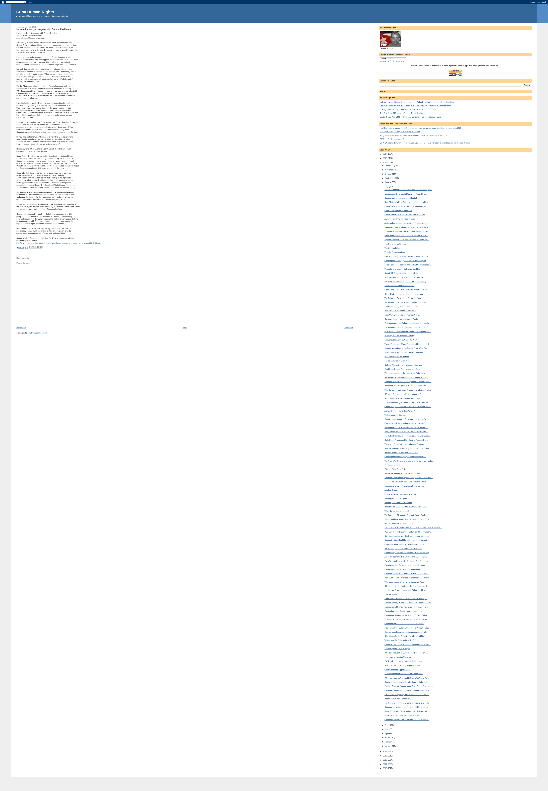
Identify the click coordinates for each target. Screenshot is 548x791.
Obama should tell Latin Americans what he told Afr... (406, 290)
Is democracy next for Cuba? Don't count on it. (403, 674)
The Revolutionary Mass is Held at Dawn (401, 306)
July (387, 186)
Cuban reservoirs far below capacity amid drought (404, 565)
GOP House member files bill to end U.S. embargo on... (407, 332)
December (389, 165)
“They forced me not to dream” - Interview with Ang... (406, 432)
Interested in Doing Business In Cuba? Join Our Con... (406, 402)
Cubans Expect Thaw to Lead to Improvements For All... (407, 644)
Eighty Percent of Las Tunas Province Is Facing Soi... (406, 240)
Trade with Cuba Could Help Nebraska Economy (404, 444)
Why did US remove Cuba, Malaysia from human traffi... (407, 390)
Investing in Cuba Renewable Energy (399, 336)
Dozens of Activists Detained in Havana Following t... (406, 302)
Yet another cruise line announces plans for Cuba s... (406, 327)
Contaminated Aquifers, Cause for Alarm (401, 340)
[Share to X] (35, 247)
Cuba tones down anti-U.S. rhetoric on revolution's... (405, 419)
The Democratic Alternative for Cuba (399, 286)
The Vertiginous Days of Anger (397, 649)
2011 (385, 764)
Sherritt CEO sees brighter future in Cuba (401, 273)
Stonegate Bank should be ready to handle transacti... (406, 540)
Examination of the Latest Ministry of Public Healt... (405, 194)
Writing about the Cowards (395, 415)
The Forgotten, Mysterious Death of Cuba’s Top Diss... (407, 515)
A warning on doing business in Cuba (399, 219)
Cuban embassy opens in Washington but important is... (407, 690)
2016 (385, 158)
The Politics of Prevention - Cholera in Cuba (402, 298)
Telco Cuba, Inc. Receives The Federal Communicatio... (407, 265)
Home (185, 328)
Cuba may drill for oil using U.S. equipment (402, 569)
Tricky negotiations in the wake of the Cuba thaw (404, 373)
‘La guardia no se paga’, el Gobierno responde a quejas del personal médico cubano (414, 135)
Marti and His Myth (392, 465)
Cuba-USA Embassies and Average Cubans (402, 315)
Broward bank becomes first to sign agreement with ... (406, 632)
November (389, 170)
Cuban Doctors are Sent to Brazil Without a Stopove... (406, 720)
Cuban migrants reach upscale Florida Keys (402, 198)
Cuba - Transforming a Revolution (398, 211)
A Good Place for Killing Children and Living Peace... (406, 557)
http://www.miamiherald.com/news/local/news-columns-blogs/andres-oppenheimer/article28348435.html (58, 243)
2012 (385, 760)
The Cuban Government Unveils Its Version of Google (406, 703)
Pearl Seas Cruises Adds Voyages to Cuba (402, 369)
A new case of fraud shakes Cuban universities (403, 352)
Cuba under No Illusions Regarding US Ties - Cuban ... (407, 615)
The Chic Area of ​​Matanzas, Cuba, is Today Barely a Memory (405, 113)
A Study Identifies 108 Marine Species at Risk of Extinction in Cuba (408, 109)
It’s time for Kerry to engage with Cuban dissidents (405, 590)
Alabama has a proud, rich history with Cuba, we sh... (406, 223)
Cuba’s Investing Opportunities (397, 669)
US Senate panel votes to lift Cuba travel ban (403, 548)
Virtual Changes (391, 594)
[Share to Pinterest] (41, 247)
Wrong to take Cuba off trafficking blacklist (402, 269)
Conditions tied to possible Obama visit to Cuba (404, 544)
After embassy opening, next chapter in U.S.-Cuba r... (406, 695)
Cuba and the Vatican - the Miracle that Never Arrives (406, 707)
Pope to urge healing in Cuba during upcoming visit (405, 507)
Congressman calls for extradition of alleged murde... (406, 206)
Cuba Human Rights (35, 12)
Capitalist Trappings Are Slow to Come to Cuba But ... (406, 682)
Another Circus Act (392, 490)
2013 (385, 756)
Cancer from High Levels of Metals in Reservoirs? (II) (406, 256)
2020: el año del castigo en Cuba (393, 139)
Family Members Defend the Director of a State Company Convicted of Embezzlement (415, 106)
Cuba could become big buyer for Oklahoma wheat (405, 457)
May (387, 729)
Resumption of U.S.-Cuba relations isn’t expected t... (406, 428)
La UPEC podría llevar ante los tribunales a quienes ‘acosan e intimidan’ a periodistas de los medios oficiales (425, 143)
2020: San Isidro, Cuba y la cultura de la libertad (400, 132)
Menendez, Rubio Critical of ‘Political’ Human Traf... (405, 386)
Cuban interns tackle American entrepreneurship (404, 486)
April (387, 734)
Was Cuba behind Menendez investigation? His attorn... (407, 578)
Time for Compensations (394, 252)
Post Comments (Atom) (38, 333)
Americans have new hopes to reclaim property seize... (407, 227)
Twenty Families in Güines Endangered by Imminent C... (407, 344)
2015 (385, 162)
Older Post (348, 328)
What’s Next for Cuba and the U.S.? (399, 640)
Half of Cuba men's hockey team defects (401, 452)
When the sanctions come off (396, 511)
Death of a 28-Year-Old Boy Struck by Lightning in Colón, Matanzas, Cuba (410, 117)
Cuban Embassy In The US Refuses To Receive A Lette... (408, 603)
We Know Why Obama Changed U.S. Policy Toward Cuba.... (409, 461)
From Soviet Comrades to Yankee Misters (401, 715)
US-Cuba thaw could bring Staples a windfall (402, 665)
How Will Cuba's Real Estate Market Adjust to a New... (406, 202)
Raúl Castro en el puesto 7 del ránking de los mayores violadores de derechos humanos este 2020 (420, 128)
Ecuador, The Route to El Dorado (398, 503)
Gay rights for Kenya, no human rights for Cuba (404, 423)
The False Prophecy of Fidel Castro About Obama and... (407, 436)
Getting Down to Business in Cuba (398, 523)
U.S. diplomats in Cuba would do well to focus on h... (406, 653)
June (387, 725)
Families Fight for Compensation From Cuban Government (408, 686)
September (390, 178)
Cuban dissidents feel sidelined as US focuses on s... (406, 573)
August (388, 182)
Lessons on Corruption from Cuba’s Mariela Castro (405, 482)
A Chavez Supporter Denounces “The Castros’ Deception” (408, 190)
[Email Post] (26, 248)
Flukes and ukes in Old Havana (397, 361)
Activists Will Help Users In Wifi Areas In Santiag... (405, 599)
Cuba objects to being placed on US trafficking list (405, 261)
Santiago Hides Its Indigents (396, 498)
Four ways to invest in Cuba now (397, 657)
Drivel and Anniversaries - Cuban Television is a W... (406, 236)
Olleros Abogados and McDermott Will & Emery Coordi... (407, 407)
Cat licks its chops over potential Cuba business (404, 661)
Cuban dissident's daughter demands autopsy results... (407, 611)
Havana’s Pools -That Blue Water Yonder (401, 319)
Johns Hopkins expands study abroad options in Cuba (406, 519)
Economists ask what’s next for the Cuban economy (406, 231)
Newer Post (21, 328)
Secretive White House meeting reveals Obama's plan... (407, 382)
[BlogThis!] (33, 247)
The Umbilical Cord (392, 248)
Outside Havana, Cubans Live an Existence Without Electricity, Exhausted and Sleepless (417, 102)
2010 (385, 768)
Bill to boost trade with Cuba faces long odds (402, 398)
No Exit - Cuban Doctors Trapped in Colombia (403, 365)
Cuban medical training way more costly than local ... (406, 607)
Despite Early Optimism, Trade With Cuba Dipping (405, 281)
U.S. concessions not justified (396, 356)
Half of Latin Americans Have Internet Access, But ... (406, 440)
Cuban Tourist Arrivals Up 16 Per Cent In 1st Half (404, 215)
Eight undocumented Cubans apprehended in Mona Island (408, 323)
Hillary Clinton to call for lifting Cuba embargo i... (404, 294)
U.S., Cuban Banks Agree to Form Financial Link (404, 636)
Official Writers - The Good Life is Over (400, 494)
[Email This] (30, 247)
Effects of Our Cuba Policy (395, 469)
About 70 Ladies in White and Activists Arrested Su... (406, 711)
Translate (400, 61)
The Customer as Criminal (395, 244)
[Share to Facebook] (38, 247)
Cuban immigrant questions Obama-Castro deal (404, 624)
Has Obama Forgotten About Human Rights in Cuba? (406, 377)
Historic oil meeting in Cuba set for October (402, 473)
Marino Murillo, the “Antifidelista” (397, 699)
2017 (385, 154)
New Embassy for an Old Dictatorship (400, 311)
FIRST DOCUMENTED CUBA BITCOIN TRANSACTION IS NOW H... (413, 528)
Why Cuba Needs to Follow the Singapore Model (404, 582)
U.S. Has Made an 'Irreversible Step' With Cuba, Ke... (406, 678)
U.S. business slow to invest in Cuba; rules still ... (405, 277)
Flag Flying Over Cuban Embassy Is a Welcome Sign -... (408, 628)
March (388, 738)
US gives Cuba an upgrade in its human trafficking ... (406, 394)
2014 (385, 751)
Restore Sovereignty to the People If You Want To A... (406, 348)
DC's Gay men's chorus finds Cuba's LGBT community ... (408, 532)
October (388, 174)
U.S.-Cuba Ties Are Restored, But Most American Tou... (407, 586)
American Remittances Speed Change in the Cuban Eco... (408, 478)
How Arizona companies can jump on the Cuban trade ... (407, 448)
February (389, 742)
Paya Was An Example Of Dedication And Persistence (407, 561)
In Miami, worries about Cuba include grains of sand (405, 619)
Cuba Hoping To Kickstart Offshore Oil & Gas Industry (406, 553)
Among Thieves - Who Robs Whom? (399, 411)
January (388, 746)
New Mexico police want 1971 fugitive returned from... (406, 536)
